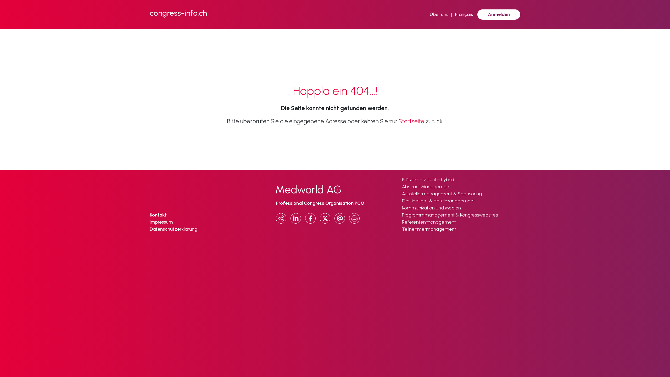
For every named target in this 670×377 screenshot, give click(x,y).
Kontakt (158, 215)
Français (464, 14)
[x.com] (325, 218)
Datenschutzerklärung (173, 229)
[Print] (354, 218)
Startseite (411, 121)
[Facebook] (310, 218)
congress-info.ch (178, 13)
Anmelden (499, 14)
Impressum (161, 222)
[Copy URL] (281, 218)
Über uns (439, 14)
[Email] (339, 218)
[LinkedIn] (296, 218)
